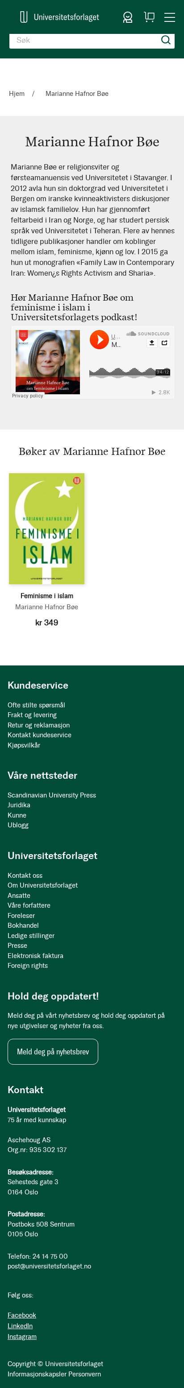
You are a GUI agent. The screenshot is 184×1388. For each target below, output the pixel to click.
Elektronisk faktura (35, 956)
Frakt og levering (32, 715)
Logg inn (127, 17)
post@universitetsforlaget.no (49, 1266)
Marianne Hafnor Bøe (46, 607)
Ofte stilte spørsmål (36, 705)
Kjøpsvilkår (24, 745)
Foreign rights (28, 966)
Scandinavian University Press (52, 795)
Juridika (19, 805)
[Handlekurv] (149, 17)
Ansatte (19, 896)
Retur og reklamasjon (39, 725)
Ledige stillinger (31, 936)
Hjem (17, 94)
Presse (17, 946)
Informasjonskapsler (37, 1374)
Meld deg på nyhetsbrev (53, 1052)
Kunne (17, 815)
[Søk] (166, 40)
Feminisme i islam (47, 596)
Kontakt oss (25, 876)
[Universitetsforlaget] (59, 17)
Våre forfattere (29, 905)
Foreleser (21, 916)
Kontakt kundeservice (39, 735)
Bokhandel (23, 925)
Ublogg (18, 825)
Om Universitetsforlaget (43, 885)
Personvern (84, 1374)
